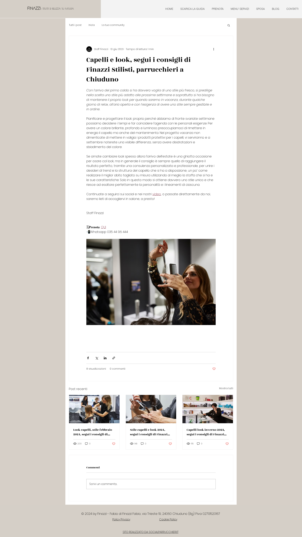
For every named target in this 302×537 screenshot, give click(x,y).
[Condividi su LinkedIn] (105, 358)
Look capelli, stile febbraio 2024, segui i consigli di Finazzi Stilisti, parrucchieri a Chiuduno (92, 432)
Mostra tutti (226, 388)
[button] (228, 25)
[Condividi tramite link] (113, 358)
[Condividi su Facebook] (88, 358)
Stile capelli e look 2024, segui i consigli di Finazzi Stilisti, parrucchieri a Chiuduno (148, 432)
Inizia (92, 25)
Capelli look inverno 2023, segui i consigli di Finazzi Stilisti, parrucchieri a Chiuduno (206, 432)
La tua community (113, 25)
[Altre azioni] (213, 49)
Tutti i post (75, 25)
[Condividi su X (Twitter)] (96, 358)
